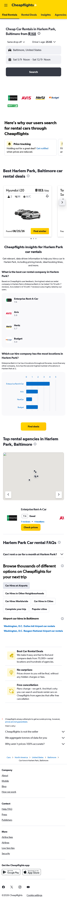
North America (21, 757)
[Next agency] (59, 494)
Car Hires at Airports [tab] (16, 585)
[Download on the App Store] (31, 872)
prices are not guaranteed (16, 722)
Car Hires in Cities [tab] (43, 601)
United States (37, 757)
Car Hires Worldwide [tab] (16, 601)
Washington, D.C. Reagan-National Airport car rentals (33, 631)
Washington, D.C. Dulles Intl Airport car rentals (29, 626)
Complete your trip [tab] (15, 609)
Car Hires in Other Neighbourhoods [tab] (24, 593)
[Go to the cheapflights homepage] (24, 5)
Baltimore (52, 757)
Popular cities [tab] (39, 609)
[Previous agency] (8, 494)
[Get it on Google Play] (11, 872)
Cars (9, 757)
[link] (33, 426)
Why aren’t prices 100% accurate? (25, 743)
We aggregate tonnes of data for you (26, 737)
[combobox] (16, 42)
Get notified (42, 148)
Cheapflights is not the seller (21, 731)
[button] (6, 5)
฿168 (32, 34)
